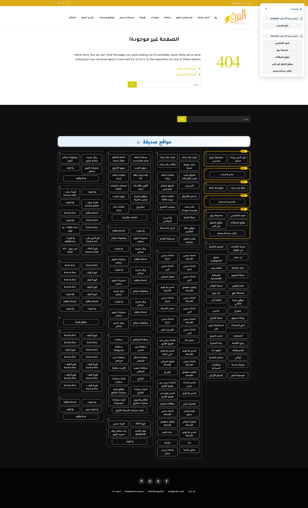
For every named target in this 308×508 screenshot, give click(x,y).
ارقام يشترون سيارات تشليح (140, 401)
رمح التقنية (238, 343)
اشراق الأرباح (216, 375)
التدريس (189, 185)
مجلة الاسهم (237, 275)
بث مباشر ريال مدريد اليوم (118, 432)
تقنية (143, 18)
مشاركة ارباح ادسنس (216, 159)
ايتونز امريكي (167, 276)
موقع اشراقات (238, 222)
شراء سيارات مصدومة (118, 401)
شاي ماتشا (189, 449)
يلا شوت (140, 230)
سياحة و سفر (127, 18)
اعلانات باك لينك (118, 208)
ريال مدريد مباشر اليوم (92, 159)
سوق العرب (140, 167)
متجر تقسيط (167, 308)
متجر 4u (189, 340)
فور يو (167, 371)
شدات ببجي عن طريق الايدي (167, 342)
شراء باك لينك (189, 157)
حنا (189, 442)
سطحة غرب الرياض (118, 359)
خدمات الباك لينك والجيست (141, 159)
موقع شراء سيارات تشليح (118, 391)
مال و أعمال (87, 18)
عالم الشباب (227, 174)
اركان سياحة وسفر (227, 233)
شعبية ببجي (189, 403)
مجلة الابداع (216, 317)
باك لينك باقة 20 (140, 177)
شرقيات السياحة (216, 366)
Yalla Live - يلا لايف (70, 229)
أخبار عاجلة (204, 18)
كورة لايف (92, 272)
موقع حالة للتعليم (189, 230)
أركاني (238, 357)
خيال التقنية (237, 267)
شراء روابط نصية (189, 166)
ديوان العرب (118, 196)
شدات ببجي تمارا (167, 257)
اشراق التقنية (216, 246)
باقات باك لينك (167, 164)
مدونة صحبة (238, 364)
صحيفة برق (216, 215)
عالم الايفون (238, 285)
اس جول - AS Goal (70, 250)
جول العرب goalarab (140, 432)
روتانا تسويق (238, 317)
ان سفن (238, 257)
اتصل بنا (116, 492)
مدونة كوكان (216, 285)
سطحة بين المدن (140, 348)
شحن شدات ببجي (189, 384)
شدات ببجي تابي (167, 267)
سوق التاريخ (118, 167)
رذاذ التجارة (216, 343)
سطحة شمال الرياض (140, 359)
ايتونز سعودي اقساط (189, 289)
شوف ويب (216, 267)
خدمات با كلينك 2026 (118, 187)
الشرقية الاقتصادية (216, 277)
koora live (70, 212)
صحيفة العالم (167, 238)
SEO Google (216, 188)
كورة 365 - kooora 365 (91, 250)
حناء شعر (167, 432)
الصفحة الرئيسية (186, 74)
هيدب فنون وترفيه (189, 240)
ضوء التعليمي (238, 215)
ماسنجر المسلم (227, 201)
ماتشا (167, 442)
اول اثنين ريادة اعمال (238, 159)
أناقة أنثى (216, 300)
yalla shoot (118, 230)
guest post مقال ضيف (118, 159)
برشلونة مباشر (118, 237)
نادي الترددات (238, 325)
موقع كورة (81, 321)
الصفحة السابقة (186, 68)
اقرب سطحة (118, 367)
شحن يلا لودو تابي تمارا (167, 352)
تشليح (140, 378)
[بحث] (216, 18)
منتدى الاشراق (189, 196)
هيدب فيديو (216, 335)
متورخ (238, 310)
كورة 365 (140, 423)
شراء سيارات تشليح (140, 391)
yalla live (81, 178)
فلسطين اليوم (184, 18)
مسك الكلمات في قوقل (238, 248)
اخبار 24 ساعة (167, 228)
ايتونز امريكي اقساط (167, 363)
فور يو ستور (167, 329)
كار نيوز (216, 292)
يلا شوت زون (91, 409)
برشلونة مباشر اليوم (70, 159)
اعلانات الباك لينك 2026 (167, 198)
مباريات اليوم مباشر (141, 239)
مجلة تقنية (189, 217)
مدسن (216, 310)
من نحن (192, 492)
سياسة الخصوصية (134, 492)
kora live (70, 265)
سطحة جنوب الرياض (140, 369)
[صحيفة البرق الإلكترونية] (236, 18)
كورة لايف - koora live (92, 366)
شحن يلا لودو (189, 393)
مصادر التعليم (167, 206)
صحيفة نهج (238, 292)
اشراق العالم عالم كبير (167, 187)
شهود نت (216, 350)
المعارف (238, 335)
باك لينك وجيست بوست (189, 208)
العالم (72, 18)
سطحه (118, 339)
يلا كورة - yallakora (70, 239)
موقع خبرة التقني (238, 302)
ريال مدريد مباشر (140, 250)
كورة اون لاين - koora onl (92, 239)
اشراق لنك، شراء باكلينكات (189, 177)
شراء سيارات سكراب (118, 380)
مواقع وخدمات (106, 18)
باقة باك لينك (238, 188)
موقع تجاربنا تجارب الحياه (140, 198)
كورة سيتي (118, 423)
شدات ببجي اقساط (189, 257)
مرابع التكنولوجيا (216, 259)
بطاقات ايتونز (167, 403)
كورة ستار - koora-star (70, 193)
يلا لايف (129, 441)
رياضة (167, 18)
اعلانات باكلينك (129, 217)
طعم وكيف (238, 350)
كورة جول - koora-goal (91, 204)
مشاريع (141, 206)
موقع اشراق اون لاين (216, 224)
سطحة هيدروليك (119, 348)
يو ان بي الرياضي (167, 219)
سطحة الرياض (140, 339)
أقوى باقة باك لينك (140, 187)
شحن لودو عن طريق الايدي (167, 395)
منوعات (155, 18)
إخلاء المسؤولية (176, 492)
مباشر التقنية (216, 357)
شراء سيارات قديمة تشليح (130, 410)
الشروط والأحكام (156, 492)
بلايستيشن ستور (189, 412)
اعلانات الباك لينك (167, 177)
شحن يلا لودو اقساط (167, 289)
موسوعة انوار (238, 375)
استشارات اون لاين (216, 327)
